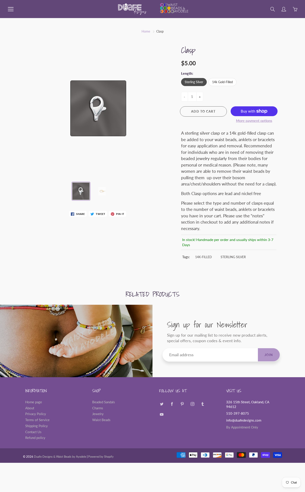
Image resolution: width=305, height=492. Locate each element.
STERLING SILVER (233, 257)
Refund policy (35, 438)
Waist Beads (101, 420)
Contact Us (33, 432)
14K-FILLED (203, 257)
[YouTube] (161, 414)
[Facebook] (172, 404)
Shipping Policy (36, 426)
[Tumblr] (203, 404)
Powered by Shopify (101, 456)
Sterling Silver (194, 82)
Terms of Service (37, 420)
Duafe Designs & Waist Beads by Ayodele (60, 456)
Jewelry (98, 414)
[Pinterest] (182, 404)
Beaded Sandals (103, 402)
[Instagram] (192, 404)
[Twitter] (161, 404)
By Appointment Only (242, 427)
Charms (97, 408)
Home (146, 31)
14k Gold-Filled (222, 82)
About (29, 408)
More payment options (254, 120)
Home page (33, 402)
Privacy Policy (35, 414)
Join (269, 355)
